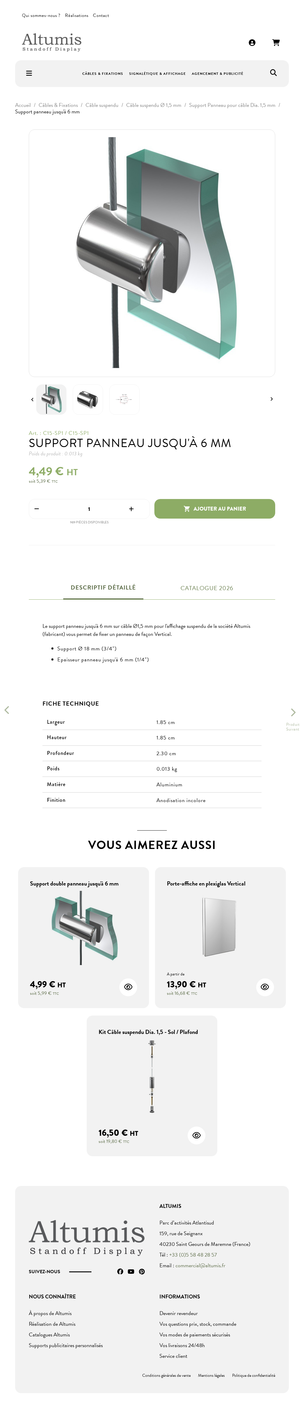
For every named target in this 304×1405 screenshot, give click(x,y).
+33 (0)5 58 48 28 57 (193, 1255)
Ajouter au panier (214, 509)
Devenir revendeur (178, 1313)
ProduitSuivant (293, 726)
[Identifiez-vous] (252, 43)
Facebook (120, 1272)
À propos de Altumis (50, 1313)
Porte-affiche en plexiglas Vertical (206, 883)
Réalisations (76, 15)
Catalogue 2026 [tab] (206, 588)
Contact (101, 15)
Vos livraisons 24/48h (182, 1345)
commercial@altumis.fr (200, 1265)
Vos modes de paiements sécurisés (194, 1334)
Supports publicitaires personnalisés (66, 1345)
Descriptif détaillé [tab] (103, 587)
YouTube (131, 1272)
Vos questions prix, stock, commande (197, 1324)
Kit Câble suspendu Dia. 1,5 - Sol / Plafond (148, 1031)
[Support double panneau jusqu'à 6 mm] (83, 929)
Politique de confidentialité (253, 1375)
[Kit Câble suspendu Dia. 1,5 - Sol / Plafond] (152, 1077)
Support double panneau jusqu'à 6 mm (74, 883)
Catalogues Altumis (49, 1334)
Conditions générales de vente (166, 1375)
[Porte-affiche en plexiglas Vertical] (220, 929)
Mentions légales (211, 1375)
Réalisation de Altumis (52, 1324)
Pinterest (142, 1272)
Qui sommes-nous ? (41, 15)
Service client (173, 1356)
